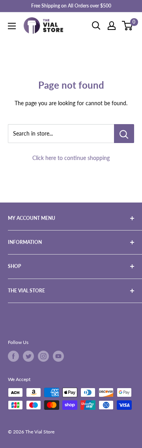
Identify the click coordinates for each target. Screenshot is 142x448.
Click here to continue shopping (71, 157)
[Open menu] (12, 26)
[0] (128, 25)
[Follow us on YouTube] (58, 356)
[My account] (112, 25)
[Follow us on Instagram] (43, 356)
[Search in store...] (124, 133)
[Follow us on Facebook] (13, 356)
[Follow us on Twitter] (28, 356)
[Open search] (96, 25)
